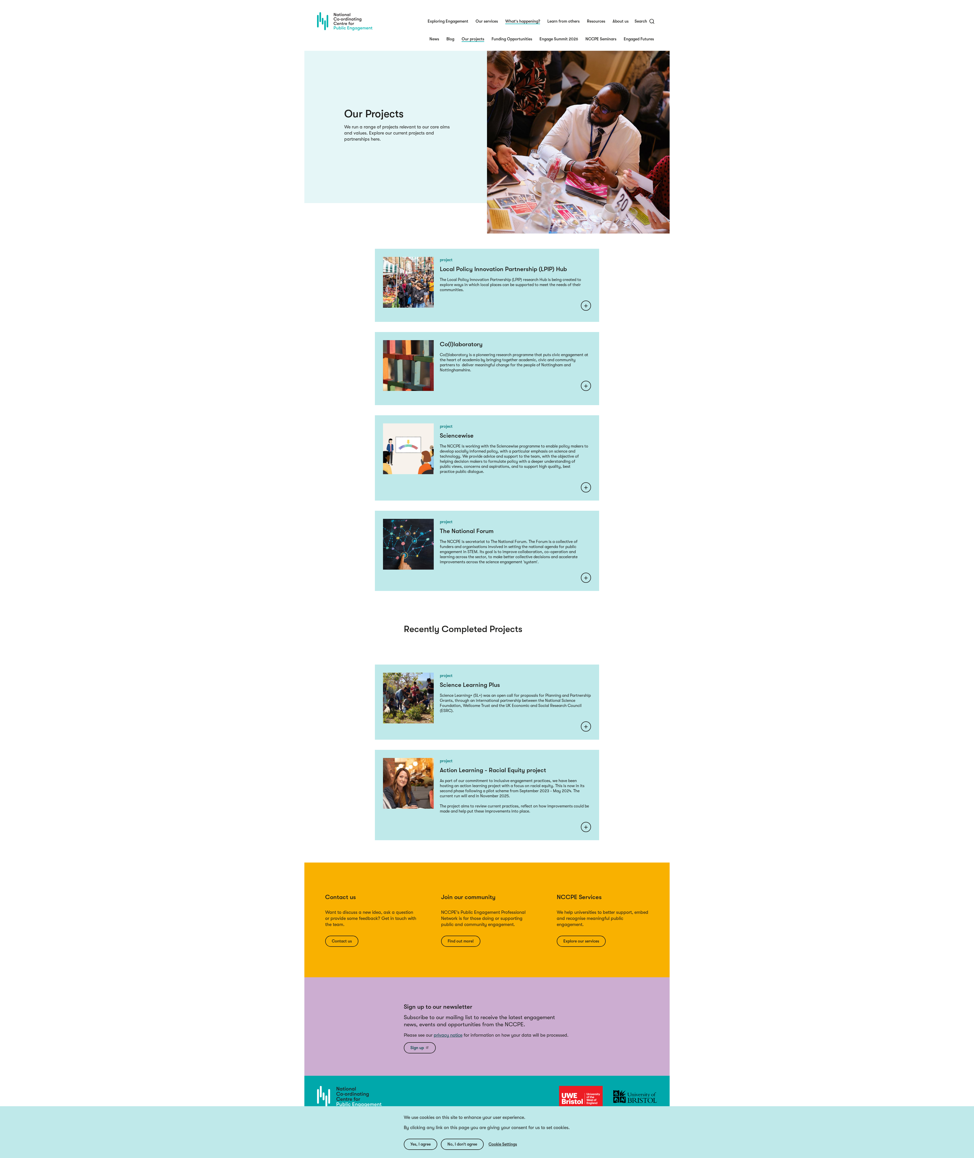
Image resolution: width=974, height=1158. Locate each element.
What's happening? (522, 21)
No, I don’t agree (462, 1144)
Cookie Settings (503, 1144)
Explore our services (581, 941)
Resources (596, 21)
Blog (450, 39)
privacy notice (448, 1035)
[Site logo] (344, 21)
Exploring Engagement (448, 21)
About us (621, 21)
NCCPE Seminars (600, 39)
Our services (487, 21)
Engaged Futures (639, 39)
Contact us (342, 941)
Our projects (473, 39)
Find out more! (461, 941)
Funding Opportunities (512, 39)
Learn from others (563, 21)
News (434, 39)
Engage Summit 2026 (559, 39)
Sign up (417, 1048)
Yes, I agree (420, 1144)
